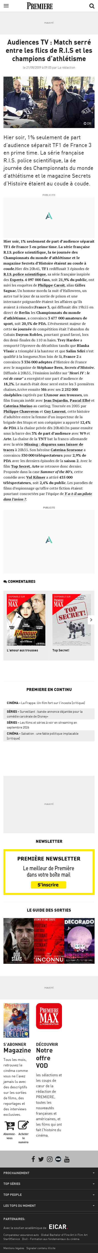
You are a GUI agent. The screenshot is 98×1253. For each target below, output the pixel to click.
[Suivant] (91, 619)
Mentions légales (13, 1248)
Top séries (11, 1184)
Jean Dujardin (56, 400)
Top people (12, 1195)
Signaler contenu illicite (40, 1248)
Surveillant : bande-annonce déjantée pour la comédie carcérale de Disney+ (45, 713)
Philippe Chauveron (21, 411)
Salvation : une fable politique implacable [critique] (42, 735)
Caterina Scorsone (67, 449)
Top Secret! (60, 650)
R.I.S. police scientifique (24, 274)
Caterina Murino (17, 405)
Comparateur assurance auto (21, 1235)
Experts (16, 279)
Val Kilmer (35, 477)
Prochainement (16, 1173)
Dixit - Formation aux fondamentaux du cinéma (50, 1239)
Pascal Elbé (80, 400)
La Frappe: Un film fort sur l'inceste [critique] (46, 703)
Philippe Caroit (51, 285)
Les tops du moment (19, 1205)
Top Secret (20, 466)
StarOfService (11, 1239)
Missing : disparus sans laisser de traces (43, 447)
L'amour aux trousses (22, 650)
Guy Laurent (55, 411)
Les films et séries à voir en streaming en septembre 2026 (42, 724)
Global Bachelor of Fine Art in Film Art (64, 1235)
